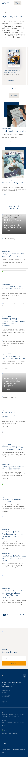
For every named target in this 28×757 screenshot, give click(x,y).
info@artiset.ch (5, 696)
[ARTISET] (6, 3)
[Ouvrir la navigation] (25, 3)
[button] (12, 88)
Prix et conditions (8, 142)
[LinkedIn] (24, 676)
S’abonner (14, 663)
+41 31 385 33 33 (6, 695)
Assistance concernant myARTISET (10, 747)
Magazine (4, 701)
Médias (3, 702)
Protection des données (19, 749)
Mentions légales (6, 749)
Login (18, 3)
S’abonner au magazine (10, 195)
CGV (3, 752)
